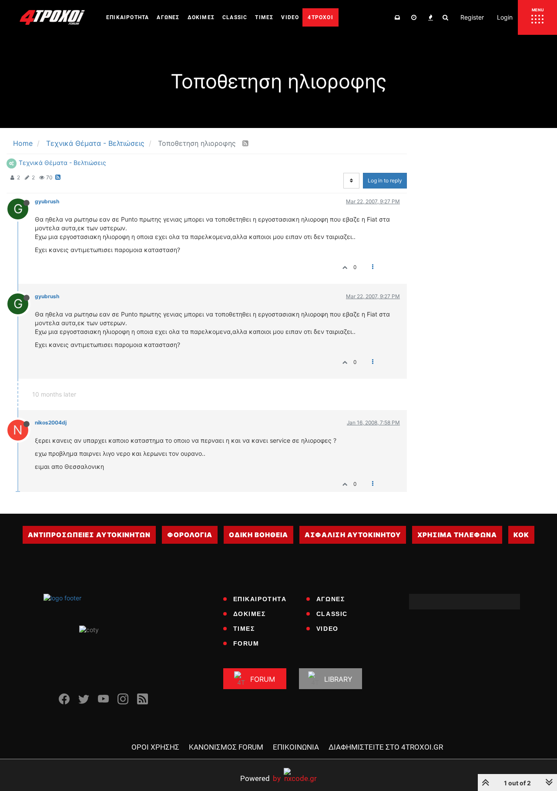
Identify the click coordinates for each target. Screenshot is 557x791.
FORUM (246, 643)
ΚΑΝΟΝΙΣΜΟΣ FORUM (226, 747)
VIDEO (327, 628)
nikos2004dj (51, 422)
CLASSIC (332, 613)
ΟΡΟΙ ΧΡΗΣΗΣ (155, 747)
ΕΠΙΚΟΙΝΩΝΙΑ (296, 747)
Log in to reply (385, 180)
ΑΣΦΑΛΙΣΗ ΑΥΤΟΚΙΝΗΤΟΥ (353, 535)
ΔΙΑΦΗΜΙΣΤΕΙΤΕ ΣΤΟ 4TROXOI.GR (386, 747)
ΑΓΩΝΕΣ (330, 599)
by (260, 778)
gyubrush (47, 201)
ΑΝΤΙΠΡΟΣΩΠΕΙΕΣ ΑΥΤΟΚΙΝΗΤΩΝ (89, 535)
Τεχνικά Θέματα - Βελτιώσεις (62, 162)
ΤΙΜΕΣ (244, 628)
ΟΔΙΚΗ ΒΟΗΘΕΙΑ (258, 535)
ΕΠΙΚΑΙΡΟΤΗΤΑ (260, 599)
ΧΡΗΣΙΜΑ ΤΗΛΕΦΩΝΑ (457, 535)
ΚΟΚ (521, 535)
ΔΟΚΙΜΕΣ (249, 613)
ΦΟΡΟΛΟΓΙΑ (189, 535)
